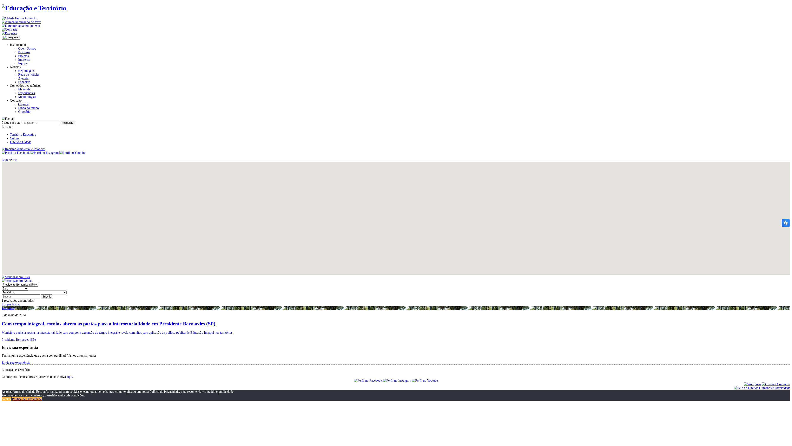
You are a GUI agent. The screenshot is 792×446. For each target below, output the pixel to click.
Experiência (9, 159)
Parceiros (24, 52)
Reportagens (26, 70)
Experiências (26, 93)
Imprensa (24, 59)
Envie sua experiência (16, 362)
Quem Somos (27, 48)
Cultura (15, 138)
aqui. (70, 376)
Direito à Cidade (20, 142)
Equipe (22, 63)
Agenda (23, 78)
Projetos (23, 56)
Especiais (24, 82)
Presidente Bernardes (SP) (19, 339)
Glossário (24, 111)
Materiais (24, 89)
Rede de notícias (29, 74)
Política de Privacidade (27, 399)
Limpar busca (10, 304)
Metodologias (27, 96)
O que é (23, 104)
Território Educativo (23, 134)
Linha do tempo (28, 108)
